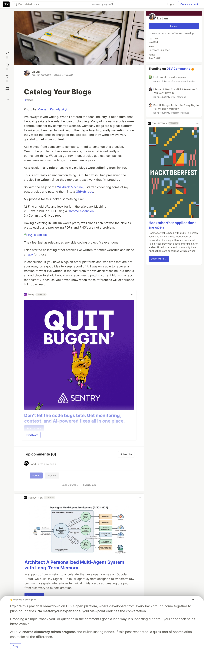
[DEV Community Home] (6, 4)
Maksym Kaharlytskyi (52, 109)
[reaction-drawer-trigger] (7, 54)
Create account (189, 4)
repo (29, 254)
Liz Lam (36, 71)
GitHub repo (84, 191)
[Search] (15, 4)
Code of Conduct (70, 485)
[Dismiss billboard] (197, 599)
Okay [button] (16, 646)
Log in (170, 4)
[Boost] (7, 88)
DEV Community (178, 68)
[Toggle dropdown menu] (132, 294)
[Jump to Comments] (7, 66)
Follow (174, 26)
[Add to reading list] (7, 78)
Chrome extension (81, 211)
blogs (29, 99)
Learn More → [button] (159, 258)
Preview (51, 475)
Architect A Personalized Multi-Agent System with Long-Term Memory (74, 564)
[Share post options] (7, 99)
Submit (36, 475)
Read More (32, 434)
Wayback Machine (70, 187)
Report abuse (89, 485)
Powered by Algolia (101, 4)
